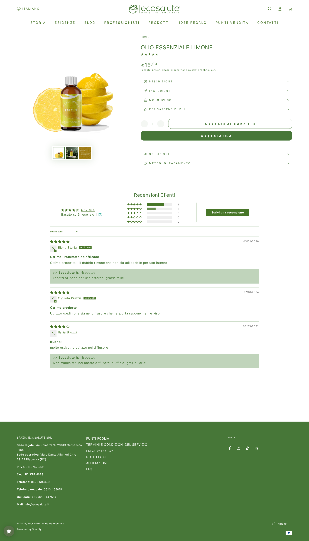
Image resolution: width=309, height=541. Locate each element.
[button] (269, 8)
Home (144, 37)
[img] (60, 242)
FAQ (89, 469)
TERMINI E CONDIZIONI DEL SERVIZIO (116, 444)
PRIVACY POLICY (99, 451)
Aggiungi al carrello (230, 124)
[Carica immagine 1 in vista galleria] (59, 153)
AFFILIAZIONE (97, 463)
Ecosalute (34, 523)
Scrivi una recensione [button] (227, 212)
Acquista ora (216, 136)
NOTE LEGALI (97, 457)
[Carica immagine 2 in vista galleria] (72, 153)
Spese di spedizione (174, 69)
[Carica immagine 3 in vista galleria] (85, 153)
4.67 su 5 (88, 210)
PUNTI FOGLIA (97, 438)
